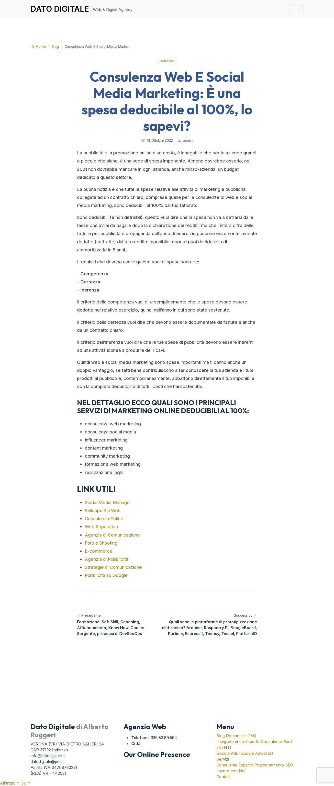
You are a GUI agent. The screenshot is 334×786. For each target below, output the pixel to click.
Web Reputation (101, 526)
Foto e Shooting (101, 543)
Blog (55, 46)
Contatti (223, 776)
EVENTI (223, 747)
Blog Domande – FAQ (236, 735)
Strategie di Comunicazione (113, 567)
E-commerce (98, 551)
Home (40, 46)
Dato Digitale (82, 9)
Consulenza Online (104, 518)
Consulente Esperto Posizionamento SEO (254, 765)
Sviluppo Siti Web (103, 510)
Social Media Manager (108, 502)
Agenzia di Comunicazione (112, 535)
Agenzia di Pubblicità (106, 559)
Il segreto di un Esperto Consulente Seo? (254, 741)
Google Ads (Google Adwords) (244, 753)
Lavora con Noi (230, 770)
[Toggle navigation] (296, 9)
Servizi (222, 759)
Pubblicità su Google (106, 575)
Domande (167, 61)
